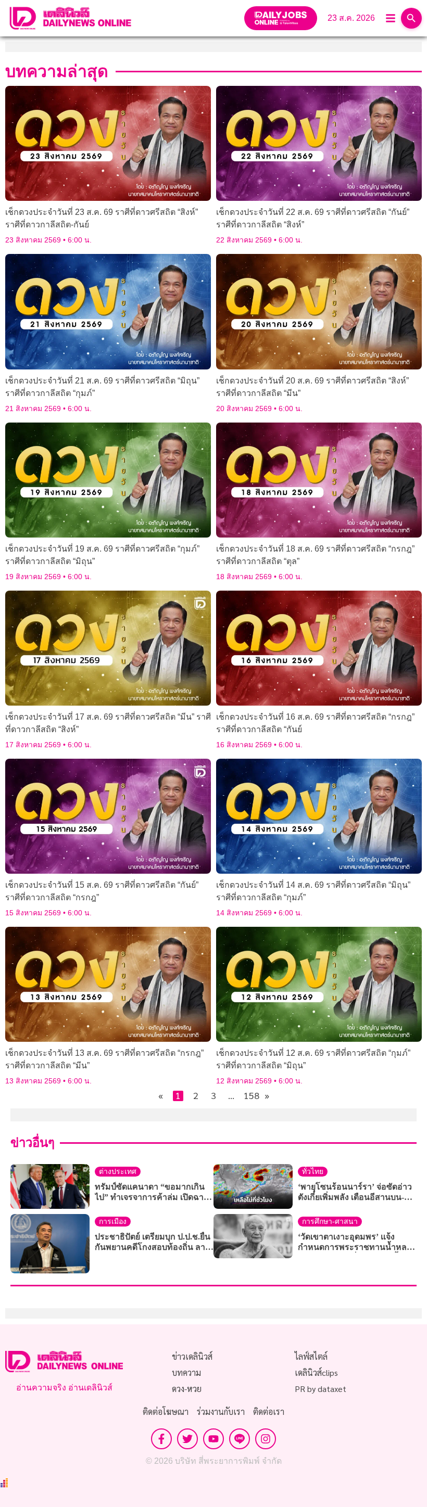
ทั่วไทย (312, 1172)
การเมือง (113, 1221)
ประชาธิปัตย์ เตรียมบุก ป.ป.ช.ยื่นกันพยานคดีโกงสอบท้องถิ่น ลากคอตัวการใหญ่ (152, 1242)
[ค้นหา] (411, 18)
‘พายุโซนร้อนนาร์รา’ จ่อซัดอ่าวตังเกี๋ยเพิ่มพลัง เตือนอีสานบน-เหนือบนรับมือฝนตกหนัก (355, 1192)
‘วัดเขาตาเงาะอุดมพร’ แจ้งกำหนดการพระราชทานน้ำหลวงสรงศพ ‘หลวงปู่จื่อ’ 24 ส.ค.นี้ (357, 1242)
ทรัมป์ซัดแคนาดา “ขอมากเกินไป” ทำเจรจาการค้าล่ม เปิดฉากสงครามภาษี (152, 1192)
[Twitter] (187, 1438)
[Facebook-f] (161, 1438)
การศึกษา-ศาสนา (330, 1221)
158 (249, 1096)
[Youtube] (213, 1438)
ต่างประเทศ (117, 1172)
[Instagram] (265, 1438)
